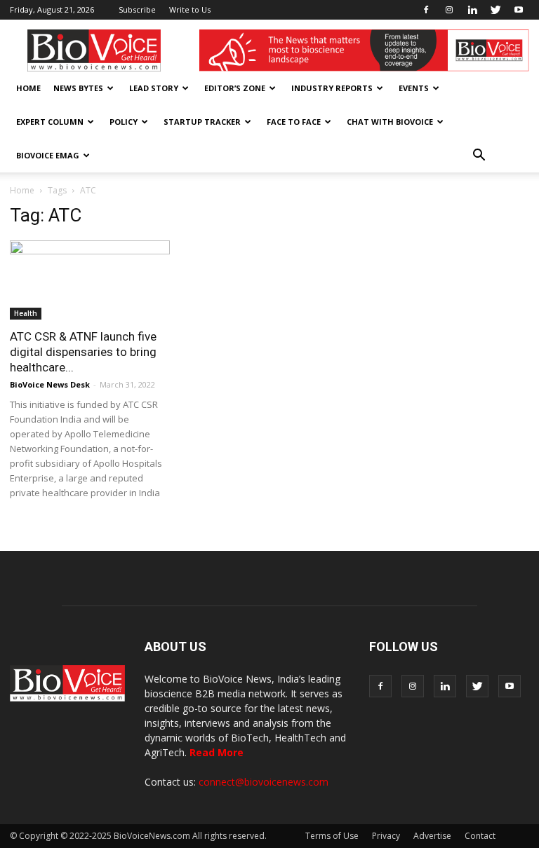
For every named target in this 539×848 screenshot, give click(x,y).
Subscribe (137, 9)
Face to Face (294, 121)
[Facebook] (426, 9)
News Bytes (78, 88)
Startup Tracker (202, 121)
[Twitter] (495, 9)
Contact (480, 836)
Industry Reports (332, 88)
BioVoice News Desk (50, 384)
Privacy (386, 836)
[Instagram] (449, 9)
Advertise (432, 836)
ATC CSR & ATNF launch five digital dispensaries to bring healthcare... (83, 351)
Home (28, 88)
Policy (123, 121)
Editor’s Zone (234, 88)
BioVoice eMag (47, 155)
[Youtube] (518, 9)
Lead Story (153, 88)
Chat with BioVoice (390, 121)
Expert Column (50, 121)
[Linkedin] (472, 9)
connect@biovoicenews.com (263, 781)
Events (414, 88)
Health (25, 313)
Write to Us (190, 9)
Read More (216, 752)
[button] (478, 155)
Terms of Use (332, 836)
